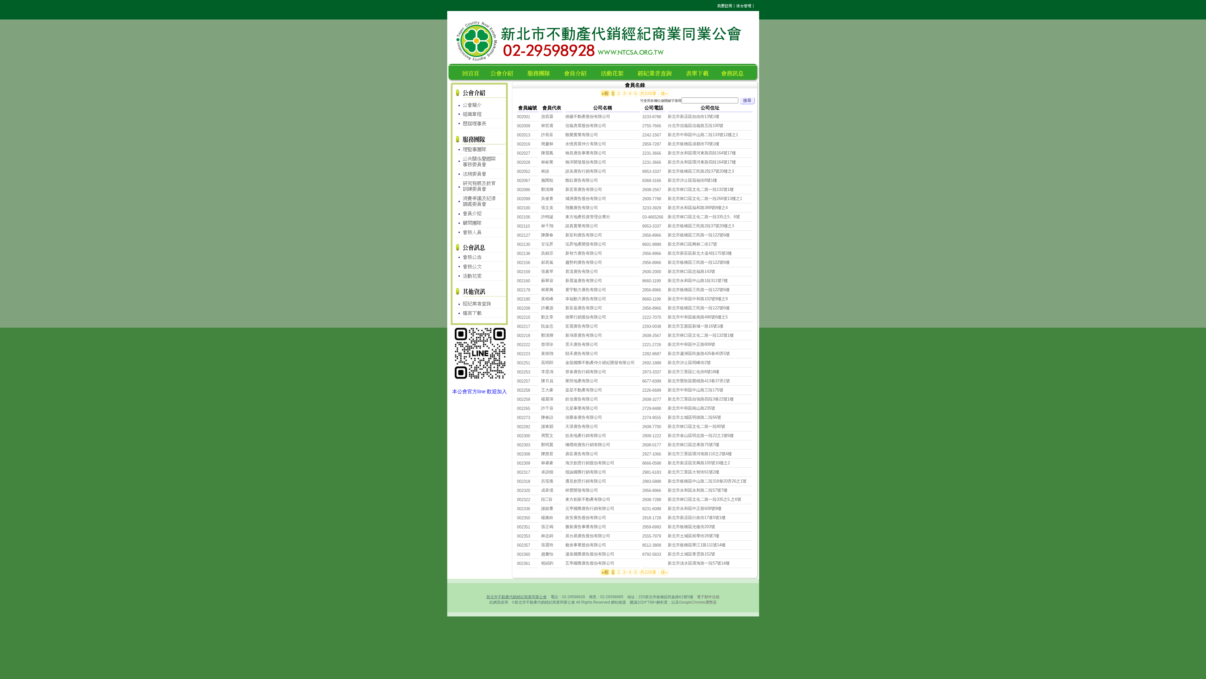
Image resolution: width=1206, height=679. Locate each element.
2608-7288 (651, 499)
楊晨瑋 (547, 399)
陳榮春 (547, 235)
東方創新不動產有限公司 (587, 499)
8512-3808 (651, 545)
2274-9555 (651, 417)
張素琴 (547, 271)
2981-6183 (651, 472)
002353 (523, 536)
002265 (523, 408)
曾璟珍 (547, 344)
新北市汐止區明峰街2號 (689, 362)
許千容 (547, 408)
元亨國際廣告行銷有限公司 (589, 508)
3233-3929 (651, 208)
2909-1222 (651, 435)
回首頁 (472, 72)
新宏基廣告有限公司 (583, 189)
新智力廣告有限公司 (583, 253)
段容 (546, 499)
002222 (523, 344)
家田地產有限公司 (581, 380)
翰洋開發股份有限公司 (585, 162)
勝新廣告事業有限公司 (585, 526)
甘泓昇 (547, 244)
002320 (523, 490)
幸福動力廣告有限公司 (585, 298)
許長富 (547, 134)
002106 (523, 217)
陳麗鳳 (547, 153)
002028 (523, 162)
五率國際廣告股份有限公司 (589, 563)
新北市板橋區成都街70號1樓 (693, 143)
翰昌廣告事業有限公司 (585, 153)
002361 (523, 563)
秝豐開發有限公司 (581, 490)
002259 (523, 399)
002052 (523, 171)
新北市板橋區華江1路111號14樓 (696, 545)
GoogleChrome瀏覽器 (698, 602)
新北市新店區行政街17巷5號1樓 (696, 517)
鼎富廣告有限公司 (581, 453)
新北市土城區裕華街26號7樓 (693, 535)
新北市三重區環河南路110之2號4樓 (700, 453)
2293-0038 (651, 326)
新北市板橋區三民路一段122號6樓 (699, 235)
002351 (523, 527)
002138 (523, 253)
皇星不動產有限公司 (583, 390)
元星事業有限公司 (581, 408)
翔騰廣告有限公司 (581, 207)
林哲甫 (547, 125)
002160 (523, 281)
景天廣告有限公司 (581, 344)
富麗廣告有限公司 (581, 326)
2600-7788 (651, 198)
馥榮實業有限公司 (581, 134)
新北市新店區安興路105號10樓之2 (699, 463)
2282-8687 (651, 353)
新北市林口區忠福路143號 (691, 271)
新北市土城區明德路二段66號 (694, 417)
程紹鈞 (547, 563)
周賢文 (547, 435)
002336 (523, 508)
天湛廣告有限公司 (581, 426)
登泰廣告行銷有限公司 (585, 371)
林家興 (547, 289)
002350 (523, 518)
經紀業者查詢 (657, 72)
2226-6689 (651, 390)
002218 (523, 335)
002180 (523, 299)
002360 (523, 554)
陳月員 (547, 380)
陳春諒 (547, 417)
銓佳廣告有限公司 (581, 399)
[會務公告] (479, 257)
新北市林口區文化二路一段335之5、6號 (704, 216)
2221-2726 (651, 344)
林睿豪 (547, 463)
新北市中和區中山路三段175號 (695, 390)
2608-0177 (651, 445)
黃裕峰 (547, 298)
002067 (523, 180)
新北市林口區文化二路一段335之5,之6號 (704, 499)
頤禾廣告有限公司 (581, 353)
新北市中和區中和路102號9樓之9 (698, 298)
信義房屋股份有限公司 (585, 125)
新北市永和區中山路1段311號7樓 (698, 280)
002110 (523, 226)
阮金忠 (547, 326)
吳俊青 (547, 198)
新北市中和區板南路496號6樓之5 (698, 317)
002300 (523, 435)
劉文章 (547, 317)
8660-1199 (651, 281)
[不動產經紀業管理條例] (479, 302)
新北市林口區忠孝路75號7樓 (693, 444)
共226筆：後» (654, 93)
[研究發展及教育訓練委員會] (479, 186)
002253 (523, 372)
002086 (523, 189)
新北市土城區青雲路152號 (691, 554)
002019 (523, 144)
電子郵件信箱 (708, 597)
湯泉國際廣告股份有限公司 (589, 554)
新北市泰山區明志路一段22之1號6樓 (701, 435)
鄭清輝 (547, 189)
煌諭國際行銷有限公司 (585, 472)
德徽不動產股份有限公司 (587, 116)
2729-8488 (651, 408)
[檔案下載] (479, 313)
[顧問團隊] (479, 223)
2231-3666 (651, 153)
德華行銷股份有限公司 (585, 317)
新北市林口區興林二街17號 (692, 244)
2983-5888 (651, 481)
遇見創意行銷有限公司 (585, 481)
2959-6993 (651, 527)
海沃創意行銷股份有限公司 (589, 463)
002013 (523, 135)
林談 (545, 171)
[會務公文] (479, 267)
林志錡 (547, 535)
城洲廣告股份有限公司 (585, 198)
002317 (523, 472)
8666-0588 (651, 463)
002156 (523, 262)
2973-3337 (651, 372)
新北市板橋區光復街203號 (691, 526)
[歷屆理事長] (479, 123)
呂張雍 (547, 481)
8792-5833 (651, 554)
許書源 (547, 308)
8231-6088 (651, 508)
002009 (523, 126)
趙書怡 (547, 554)
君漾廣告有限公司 (581, 271)
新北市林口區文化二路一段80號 (696, 426)
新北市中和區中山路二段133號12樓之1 (703, 134)
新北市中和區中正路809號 (691, 344)
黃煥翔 (547, 353)
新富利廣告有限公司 (583, 235)
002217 (523, 326)
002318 (523, 481)
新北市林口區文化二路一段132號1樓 (701, 189)
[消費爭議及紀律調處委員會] (479, 201)
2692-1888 (651, 363)
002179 (523, 290)
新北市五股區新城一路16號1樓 (695, 326)
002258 (523, 390)
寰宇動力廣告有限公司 (585, 289)
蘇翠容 (547, 280)
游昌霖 (547, 116)
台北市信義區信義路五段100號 (695, 125)
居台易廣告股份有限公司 (587, 535)
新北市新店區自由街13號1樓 (693, 116)
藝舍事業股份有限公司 (585, 545)
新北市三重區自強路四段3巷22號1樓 (701, 399)
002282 (523, 426)
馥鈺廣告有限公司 (581, 180)
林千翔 (547, 226)
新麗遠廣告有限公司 (583, 280)
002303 (523, 445)
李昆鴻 (547, 371)
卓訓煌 (547, 472)
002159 (523, 271)
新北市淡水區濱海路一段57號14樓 (699, 563)
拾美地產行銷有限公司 (585, 435)
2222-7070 (651, 317)
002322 (523, 499)
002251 (523, 363)
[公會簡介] (479, 103)
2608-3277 (651, 399)
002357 (523, 545)
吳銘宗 (547, 253)
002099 (523, 198)
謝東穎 (547, 426)
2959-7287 (651, 144)
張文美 (547, 207)
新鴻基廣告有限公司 (583, 335)
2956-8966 (651, 235)
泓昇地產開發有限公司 (585, 244)
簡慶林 (547, 143)
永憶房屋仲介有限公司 (585, 143)
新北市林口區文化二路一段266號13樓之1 (705, 198)
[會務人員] (479, 232)
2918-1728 (651, 518)
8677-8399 (651, 381)
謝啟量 (547, 508)
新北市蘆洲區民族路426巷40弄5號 (699, 353)
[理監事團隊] (479, 149)
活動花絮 (614, 72)
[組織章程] (479, 114)
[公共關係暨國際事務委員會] (479, 161)
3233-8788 (651, 116)
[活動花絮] (479, 276)
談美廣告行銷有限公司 (585, 171)
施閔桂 (547, 180)
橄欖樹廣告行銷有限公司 (587, 444)
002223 (523, 353)
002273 (523, 417)
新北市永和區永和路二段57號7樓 (697, 490)
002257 (523, 381)
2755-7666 (651, 126)
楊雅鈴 (547, 517)
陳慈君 (547, 453)
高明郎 (547, 362)
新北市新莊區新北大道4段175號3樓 (700, 253)
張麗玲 (547, 545)
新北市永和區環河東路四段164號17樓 (702, 153)
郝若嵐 (547, 262)
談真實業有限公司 (581, 226)
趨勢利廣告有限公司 (583, 262)
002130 (523, 244)
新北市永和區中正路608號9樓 (694, 508)
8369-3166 (651, 180)
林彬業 (547, 162)
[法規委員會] (479, 174)
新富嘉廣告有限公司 (583, 308)
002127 (523, 235)
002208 (523, 308)
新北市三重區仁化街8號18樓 (693, 371)
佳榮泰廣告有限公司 (583, 417)
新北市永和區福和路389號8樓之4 (698, 207)
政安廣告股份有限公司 (585, 517)
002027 (523, 153)
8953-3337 (651, 171)
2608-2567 (651, 189)
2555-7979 (651, 536)
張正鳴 (547, 526)
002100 (523, 208)
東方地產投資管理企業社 (587, 216)
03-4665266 (652, 217)
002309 (523, 463)
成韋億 (547, 490)
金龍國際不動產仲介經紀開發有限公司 (600, 362)
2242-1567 (651, 135)
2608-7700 (651, 426)
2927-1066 (651, 454)
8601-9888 (651, 244)
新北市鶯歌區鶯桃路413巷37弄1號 (699, 380)
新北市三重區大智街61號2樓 (693, 472)
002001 (523, 116)
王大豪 (547, 390)
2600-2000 (651, 271)
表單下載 (699, 72)
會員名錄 (578, 72)
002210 (523, 317)
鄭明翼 (547, 444)
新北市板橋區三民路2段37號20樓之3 (701, 171)
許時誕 (547, 216)
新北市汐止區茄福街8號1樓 (692, 180)
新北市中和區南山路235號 (691, 408)
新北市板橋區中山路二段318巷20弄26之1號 (707, 481)
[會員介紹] (479, 214)
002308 (523, 454)
